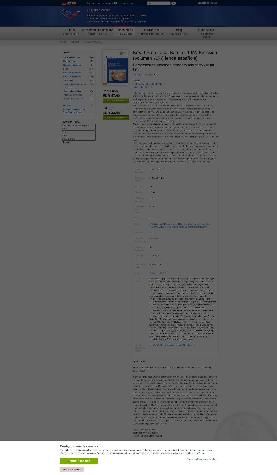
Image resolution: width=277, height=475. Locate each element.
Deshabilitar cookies (71, 469)
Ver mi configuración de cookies (202, 459)
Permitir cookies (79, 461)
